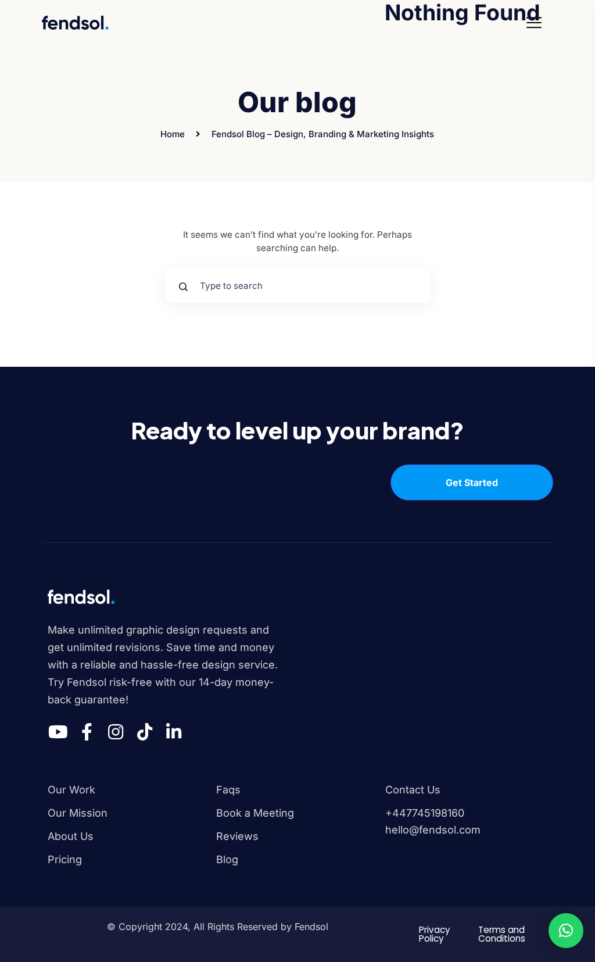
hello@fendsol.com (433, 830)
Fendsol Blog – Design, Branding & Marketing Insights (323, 134)
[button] (566, 930)
